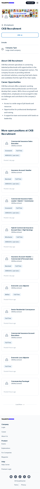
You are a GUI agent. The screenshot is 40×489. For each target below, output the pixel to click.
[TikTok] (20, 476)
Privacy (23, 485)
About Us (4, 436)
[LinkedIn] (28, 476)
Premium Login (6, 469)
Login (3, 427)
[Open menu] (37, 3)
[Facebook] (11, 476)
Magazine (4, 457)
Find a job (30, 3)
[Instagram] (15, 476)
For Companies (6, 453)
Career (3, 432)
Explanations (5, 448)
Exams (3, 444)
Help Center (5, 465)
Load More (19, 404)
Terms (16, 485)
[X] (24, 476)
